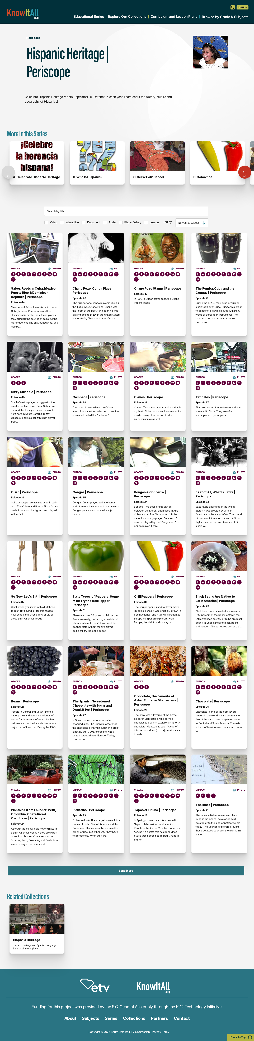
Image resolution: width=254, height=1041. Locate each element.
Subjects (90, 1018)
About (70, 1018)
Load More (126, 870)
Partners (159, 1018)
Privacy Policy (160, 1032)
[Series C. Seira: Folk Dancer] (157, 156)
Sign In (242, 7)
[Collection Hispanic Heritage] (37, 919)
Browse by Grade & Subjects (225, 17)
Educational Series (89, 16)
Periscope (33, 37)
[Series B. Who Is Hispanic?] (97, 156)
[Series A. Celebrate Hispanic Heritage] (37, 156)
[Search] (233, 7)
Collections (134, 1018)
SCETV (96, 986)
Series (111, 1018)
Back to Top (238, 1037)
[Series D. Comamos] (217, 156)
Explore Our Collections (127, 16)
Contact (182, 1018)
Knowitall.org (23, 14)
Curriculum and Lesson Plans (173, 16)
